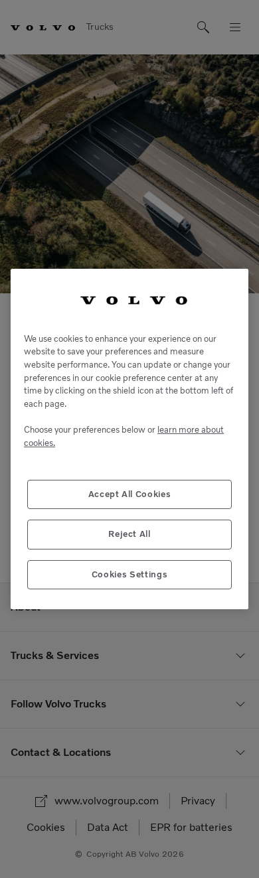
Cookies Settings (130, 574)
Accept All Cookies (129, 494)
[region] (129, 439)
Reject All (129, 534)
